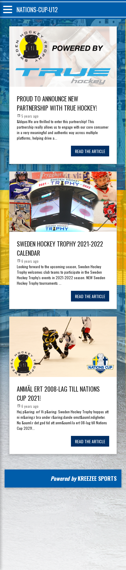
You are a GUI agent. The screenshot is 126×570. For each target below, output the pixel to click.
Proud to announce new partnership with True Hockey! (57, 103)
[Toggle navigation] (8, 9)
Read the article (90, 151)
